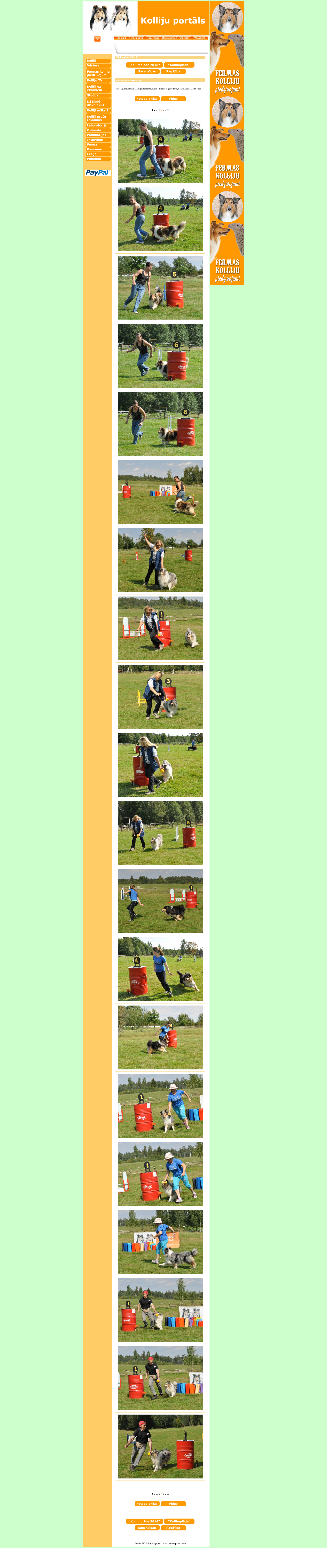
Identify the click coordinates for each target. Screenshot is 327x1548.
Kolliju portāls (154, 1543)
